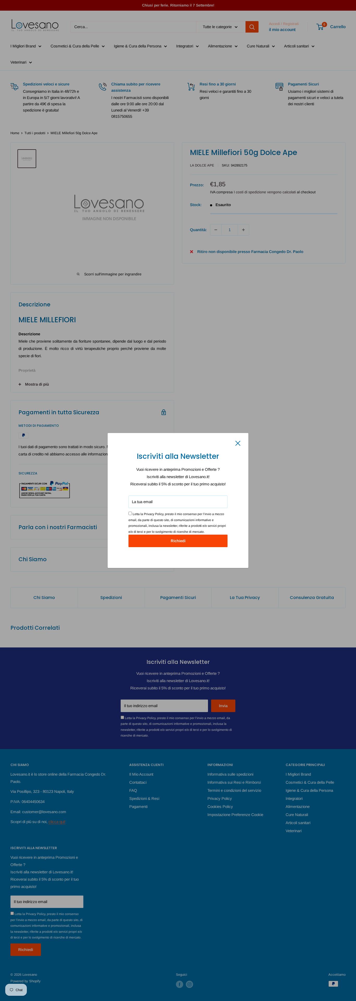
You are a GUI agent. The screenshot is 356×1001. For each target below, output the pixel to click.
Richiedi (178, 541)
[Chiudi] (238, 443)
